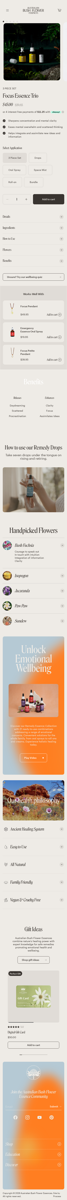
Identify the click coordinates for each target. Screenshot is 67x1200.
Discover (11, 1164)
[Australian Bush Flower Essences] (33, 10)
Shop (9, 1144)
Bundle (34, 182)
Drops (38, 157)
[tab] (33, 545)
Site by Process (57, 1194)
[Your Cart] (59, 10)
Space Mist (40, 169)
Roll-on (12, 182)
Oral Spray (14, 169)
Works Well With (33, 294)
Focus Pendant (29, 306)
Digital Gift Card (16, 1032)
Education (12, 1154)
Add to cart (48, 199)
